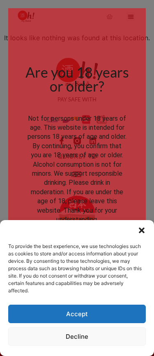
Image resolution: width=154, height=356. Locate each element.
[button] (142, 230)
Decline (77, 336)
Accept (77, 314)
